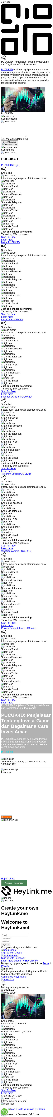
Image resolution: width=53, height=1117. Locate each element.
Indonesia (6, 817)
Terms (46, 963)
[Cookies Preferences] (4, 1112)
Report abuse (8, 878)
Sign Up (5, 944)
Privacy (5, 966)
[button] (26, 856)
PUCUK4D (7, 69)
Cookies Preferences (14, 883)
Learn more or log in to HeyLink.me (19, 960)
